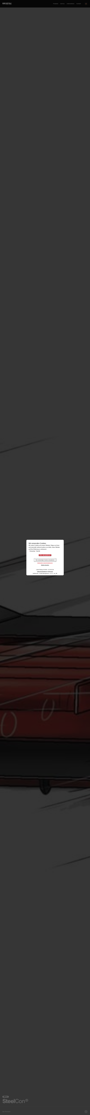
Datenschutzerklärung (42, 571)
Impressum (50, 571)
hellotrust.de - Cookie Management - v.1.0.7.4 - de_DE (45, 573)
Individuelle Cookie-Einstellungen (45, 563)
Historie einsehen (45, 565)
